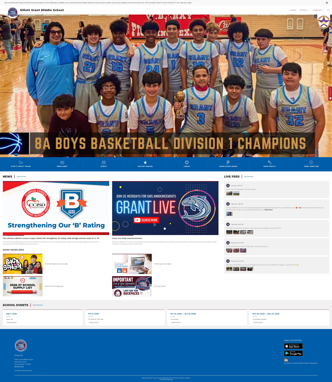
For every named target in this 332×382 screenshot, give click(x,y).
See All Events (38, 305)
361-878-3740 (19, 366)
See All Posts (21, 176)
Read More (269, 210)
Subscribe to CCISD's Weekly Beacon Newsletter (301, 363)
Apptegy (170, 379)
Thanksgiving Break (260, 319)
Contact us (330, 92)
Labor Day (10, 319)
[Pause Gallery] (16, 154)
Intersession (175, 319)
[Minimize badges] (315, 16)
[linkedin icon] (286, 361)
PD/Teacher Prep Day (96, 319)
